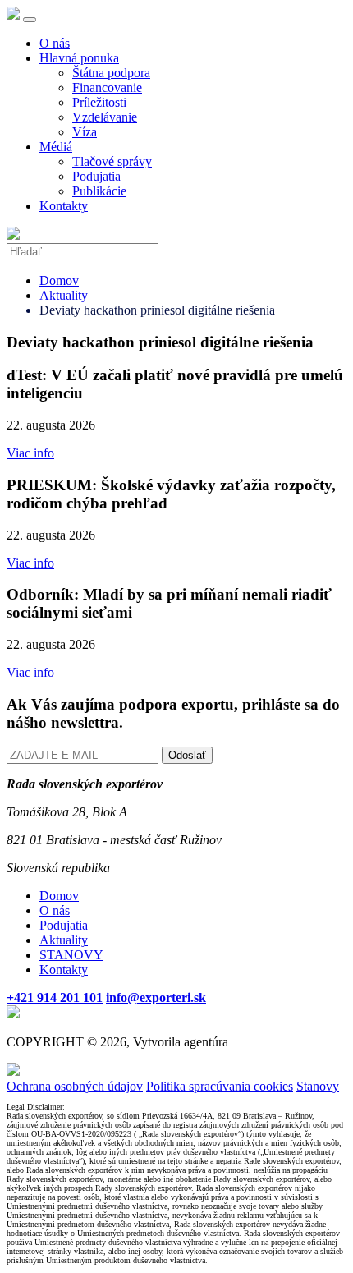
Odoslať (187, 755)
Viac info (30, 453)
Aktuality (63, 295)
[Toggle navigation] (29, 19)
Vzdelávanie (104, 117)
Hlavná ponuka (79, 58)
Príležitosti (99, 102)
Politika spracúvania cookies (219, 1086)
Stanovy (317, 1086)
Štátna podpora (111, 73)
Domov (59, 280)
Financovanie (107, 87)
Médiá (55, 147)
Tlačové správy (112, 161)
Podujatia (96, 176)
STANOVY (71, 955)
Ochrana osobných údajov (75, 1086)
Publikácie (99, 191)
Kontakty (63, 206)
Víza (84, 132)
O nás (54, 43)
